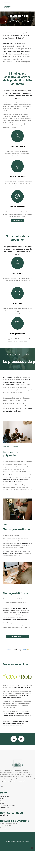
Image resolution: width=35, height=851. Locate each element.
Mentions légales (4, 807)
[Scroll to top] (32, 848)
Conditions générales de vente (8, 805)
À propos (2, 801)
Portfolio (2, 799)
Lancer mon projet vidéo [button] (17, 636)
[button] (31, 6)
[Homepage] (17, 764)
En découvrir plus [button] (17, 220)
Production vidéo (4, 796)
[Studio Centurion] (7, 5)
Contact (2, 803)
